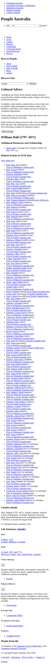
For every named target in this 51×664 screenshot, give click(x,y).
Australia (37, 554)
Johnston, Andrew (13, 406)
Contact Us (40, 657)
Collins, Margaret (13, 259)
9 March (4, 539)
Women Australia (13, 10)
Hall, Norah (11, 472)
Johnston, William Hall (15, 388)
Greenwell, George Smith (16, 491)
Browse (9, 53)
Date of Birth (11, 66)
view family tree (7, 160)
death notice (11, 148)
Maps (8, 71)
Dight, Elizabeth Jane (15, 308)
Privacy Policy (28, 657)
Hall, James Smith (13, 374)
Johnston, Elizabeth (14, 277)
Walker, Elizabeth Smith (16, 268)
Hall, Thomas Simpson (15, 200)
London (4, 542)
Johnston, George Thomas (17, 397)
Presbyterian (11, 605)
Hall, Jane (10, 341)
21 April (4, 552)
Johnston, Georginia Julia (16, 327)
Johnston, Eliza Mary (15, 336)
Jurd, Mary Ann (12, 245)
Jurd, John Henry (13, 477)
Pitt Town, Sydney (8, 554)
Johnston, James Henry (15, 416)
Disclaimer (15, 657)
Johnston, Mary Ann (14, 453)
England (21, 542)
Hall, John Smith (13, 364)
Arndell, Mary (12, 287)
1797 (11, 539)
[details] (21, 529)
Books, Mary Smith (14, 282)
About (9, 39)
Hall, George (11, 170)
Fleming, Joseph (13, 348)
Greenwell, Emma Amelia (17, 317)
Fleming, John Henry (15, 359)
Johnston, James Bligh (15, 500)
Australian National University (13, 648)
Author (9, 73)
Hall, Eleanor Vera (14, 467)
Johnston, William (13, 240)
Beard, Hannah (12, 291)
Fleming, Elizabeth (14, 174)
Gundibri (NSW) (13, 636)
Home (8, 37)
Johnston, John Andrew (16, 402)
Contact (9, 42)
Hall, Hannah (11, 216)
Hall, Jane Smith (13, 298)
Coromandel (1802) (14, 615)
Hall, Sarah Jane (13, 343)
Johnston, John (12, 411)
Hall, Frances (11, 212)
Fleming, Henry (12, 235)
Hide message (7, 132)
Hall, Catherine (12, 226)
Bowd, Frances (12, 331)
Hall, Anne (10, 221)
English (9, 579)
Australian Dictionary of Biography (21, 5)
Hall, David (11, 420)
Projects (9, 44)
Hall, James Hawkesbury (16, 195)
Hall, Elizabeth (12, 273)
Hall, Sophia (11, 458)
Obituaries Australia (14, 3)
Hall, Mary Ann (12, 165)
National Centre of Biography (29, 646)
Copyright (5, 657)
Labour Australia (13, 12)
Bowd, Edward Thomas (16, 495)
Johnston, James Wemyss (16, 383)
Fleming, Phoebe (13, 439)
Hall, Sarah (11, 230)
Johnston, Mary (12, 179)
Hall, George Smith (14, 188)
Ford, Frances (12, 296)
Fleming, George (13, 350)
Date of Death (12, 68)
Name (8, 64)
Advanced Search (13, 49)
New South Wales (24, 554)
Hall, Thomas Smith (14, 378)
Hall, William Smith (14, 369)
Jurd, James (11, 481)
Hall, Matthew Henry (15, 202)
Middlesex (13, 542)
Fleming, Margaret (14, 444)
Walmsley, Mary (13, 254)
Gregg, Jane (11, 294)
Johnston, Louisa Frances (16, 313)
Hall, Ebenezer (12, 207)
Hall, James (11, 434)
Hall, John (10, 193)
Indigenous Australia (14, 8)
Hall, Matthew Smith (15, 392)
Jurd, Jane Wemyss (14, 263)
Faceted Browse (13, 51)
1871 (11, 552)
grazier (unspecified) (14, 626)
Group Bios (11, 46)
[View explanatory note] (3, 565)
